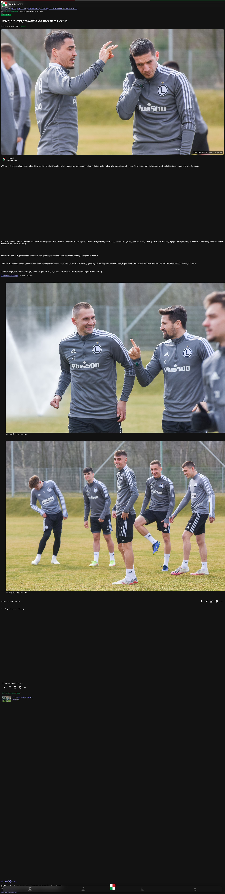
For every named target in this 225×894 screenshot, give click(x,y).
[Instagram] (8, 882)
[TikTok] (12, 882)
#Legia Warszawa (10, 609)
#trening (21, 609)
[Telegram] (217, 601)
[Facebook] (201, 601)
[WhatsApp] (212, 601)
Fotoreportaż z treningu (9, 276)
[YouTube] (6, 882)
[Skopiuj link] (222, 601)
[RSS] (15, 882)
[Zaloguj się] (2, 13)
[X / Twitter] (4, 882)
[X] (206, 601)
